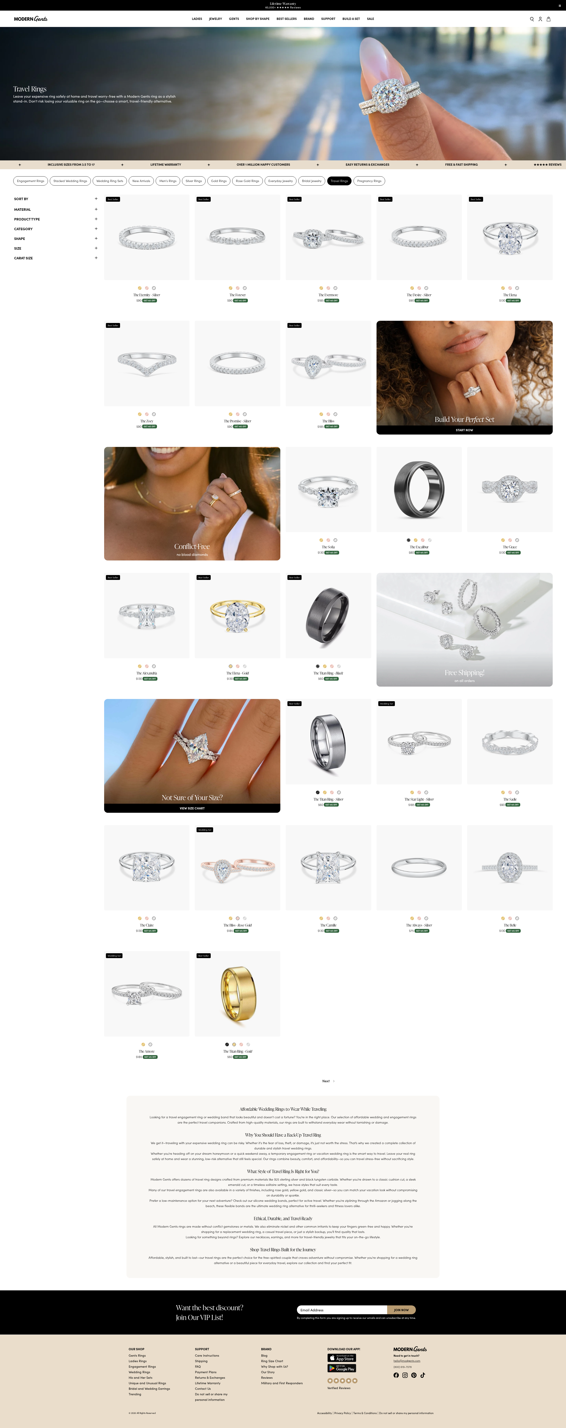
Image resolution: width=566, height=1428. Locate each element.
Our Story (268, 1372)
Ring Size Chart (272, 1361)
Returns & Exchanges (210, 1377)
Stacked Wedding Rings (70, 181)
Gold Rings (219, 181)
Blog (264, 1355)
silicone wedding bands (270, 1201)
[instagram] (405, 1375)
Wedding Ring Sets (109, 181)
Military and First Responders (282, 1383)
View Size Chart (192, 808)
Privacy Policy (342, 1413)
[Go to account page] (540, 19)
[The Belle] (510, 868)
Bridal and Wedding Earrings (149, 1388)
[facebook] (396, 1375)
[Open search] (532, 19)
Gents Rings (137, 1355)
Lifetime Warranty (207, 1383)
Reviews (267, 1377)
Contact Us (203, 1388)
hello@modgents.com (407, 1360)
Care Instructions (207, 1355)
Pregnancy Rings (369, 181)
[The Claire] (147, 868)
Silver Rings (194, 181)
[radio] (139, 288)
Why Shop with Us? (274, 1366)
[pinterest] (414, 1375)
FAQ (198, 1366)
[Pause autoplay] (559, 5)
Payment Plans (205, 1372)
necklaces (263, 1237)
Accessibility (324, 1413)
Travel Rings (339, 181)
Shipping (201, 1361)
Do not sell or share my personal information (406, 1413)
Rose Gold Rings (247, 181)
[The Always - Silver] (419, 868)
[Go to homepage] (30, 19)
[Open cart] (549, 19)
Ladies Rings (138, 1361)
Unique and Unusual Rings (147, 1383)
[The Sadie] (510, 742)
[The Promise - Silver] (237, 363)
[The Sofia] (328, 489)
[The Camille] (328, 868)
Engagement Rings (30, 181)
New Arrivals (141, 181)
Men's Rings (167, 181)
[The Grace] (510, 489)
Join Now (401, 1310)
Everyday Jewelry (280, 181)
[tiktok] (422, 1375)
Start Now (464, 430)
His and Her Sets (140, 1377)
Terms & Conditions (365, 1413)
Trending (135, 1394)
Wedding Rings (139, 1372)
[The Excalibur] (419, 489)
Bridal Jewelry (311, 181)
